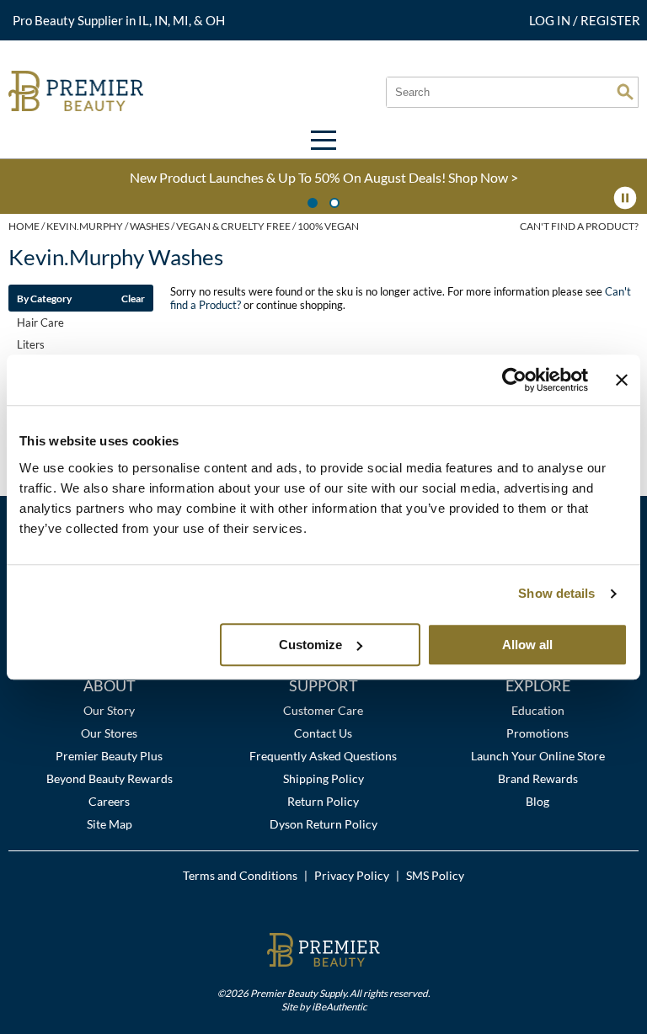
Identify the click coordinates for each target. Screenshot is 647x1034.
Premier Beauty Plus (109, 756)
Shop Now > (483, 177)
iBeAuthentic (339, 1006)
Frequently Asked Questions (323, 756)
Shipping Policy (323, 778)
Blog (537, 801)
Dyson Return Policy (323, 824)
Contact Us (323, 733)
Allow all (527, 644)
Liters (31, 344)
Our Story (109, 710)
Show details (556, 593)
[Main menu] (323, 140)
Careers (109, 801)
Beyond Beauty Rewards (109, 778)
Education (537, 710)
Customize (310, 644)
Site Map (109, 824)
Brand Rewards (538, 778)
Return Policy (323, 801)
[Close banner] (622, 380)
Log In (551, 20)
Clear (133, 298)
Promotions (537, 733)
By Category (44, 298)
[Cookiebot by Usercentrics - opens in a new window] (514, 379)
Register (610, 20)
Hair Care (40, 322)
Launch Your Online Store (538, 756)
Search (625, 91)
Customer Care (323, 710)
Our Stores (109, 733)
